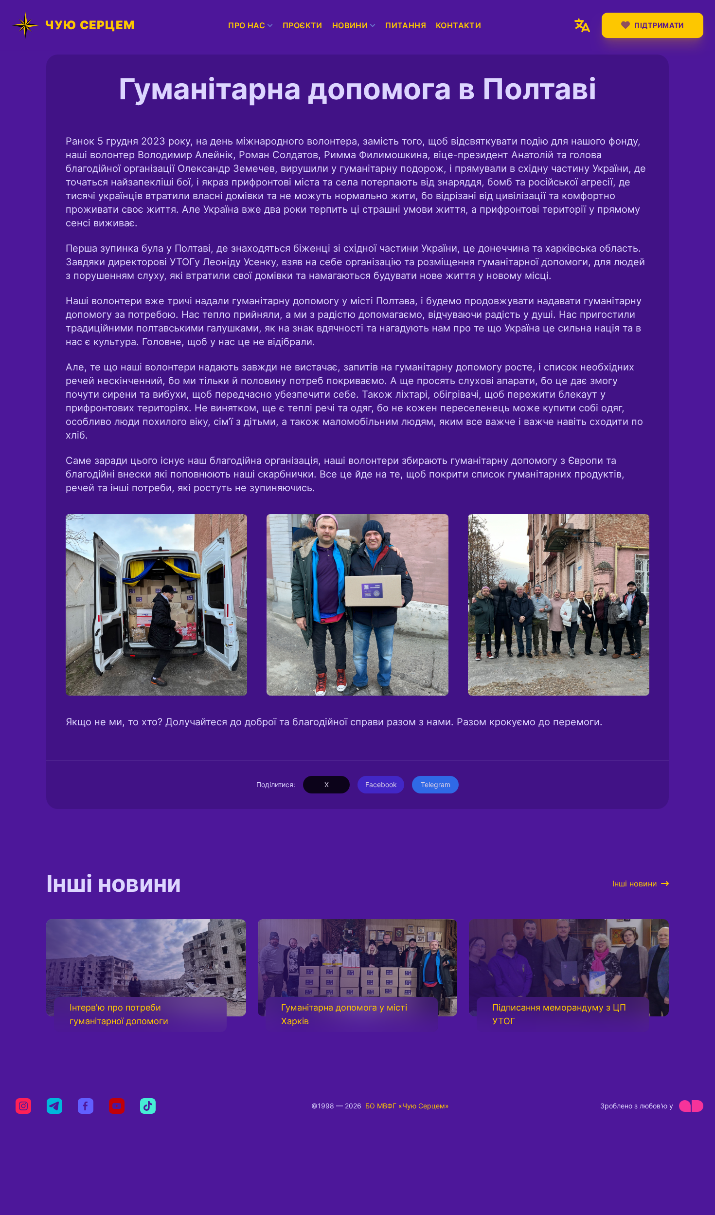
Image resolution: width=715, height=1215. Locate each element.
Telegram (435, 784)
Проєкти (302, 25)
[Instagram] (23, 1106)
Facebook (381, 784)
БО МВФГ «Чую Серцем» (407, 1106)
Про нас (246, 25)
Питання (405, 25)
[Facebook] (85, 1106)
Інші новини (634, 883)
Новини (350, 25)
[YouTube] (116, 1106)
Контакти (458, 25)
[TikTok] (148, 1106)
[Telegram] (54, 1106)
